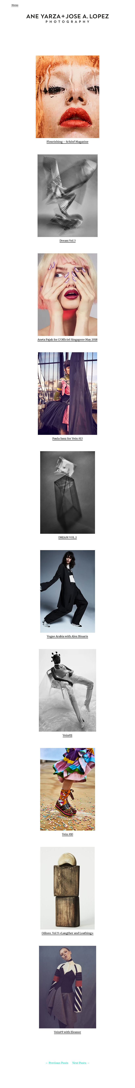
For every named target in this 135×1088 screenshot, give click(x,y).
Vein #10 (67, 834)
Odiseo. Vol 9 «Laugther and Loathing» (68, 933)
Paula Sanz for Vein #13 (67, 438)
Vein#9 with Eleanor (67, 1032)
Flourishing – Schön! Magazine (67, 141)
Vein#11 (67, 735)
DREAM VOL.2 (67, 537)
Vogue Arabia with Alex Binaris (67, 636)
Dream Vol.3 (68, 240)
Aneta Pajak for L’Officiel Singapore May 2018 (67, 339)
